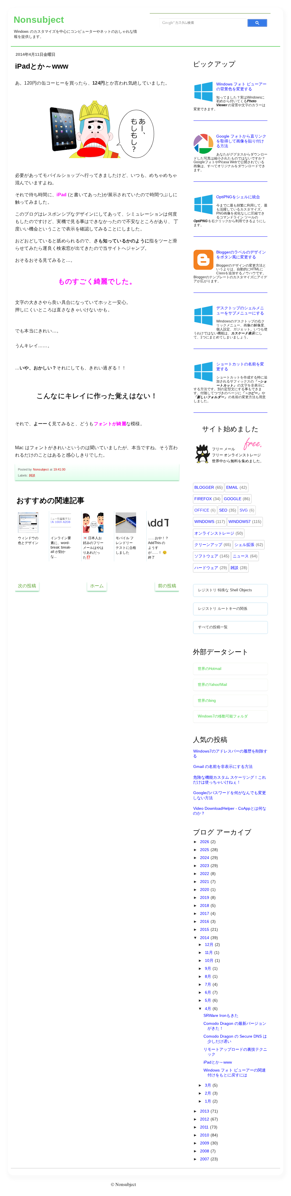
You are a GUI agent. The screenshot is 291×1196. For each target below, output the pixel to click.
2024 (205, 857)
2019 (205, 897)
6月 (208, 992)
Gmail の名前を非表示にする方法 (223, 766)
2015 (205, 929)
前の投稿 (167, 585)
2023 (205, 865)
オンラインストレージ (214, 533)
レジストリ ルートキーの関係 (222, 609)
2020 (205, 889)
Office (201, 510)
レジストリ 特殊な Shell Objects (225, 590)
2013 (205, 1111)
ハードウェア (206, 567)
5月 (208, 1000)
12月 (210, 944)
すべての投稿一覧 (213, 627)
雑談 (32, 475)
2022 (205, 873)
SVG (244, 510)
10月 (210, 960)
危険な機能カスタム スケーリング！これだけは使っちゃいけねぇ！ (229, 779)
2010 (205, 1135)
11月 (209, 952)
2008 (205, 1151)
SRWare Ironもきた (220, 1015)
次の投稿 (27, 585)
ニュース (241, 556)
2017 (205, 913)
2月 (208, 1093)
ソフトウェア (206, 556)
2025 (205, 849)
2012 (205, 1119)
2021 (205, 881)
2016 (205, 921)
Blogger (204, 487)
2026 (205, 841)
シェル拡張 (244, 544)
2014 (205, 937)
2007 (205, 1159)
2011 (205, 1127)
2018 (205, 905)
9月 (208, 968)
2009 (205, 1143)
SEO (223, 510)
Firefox (203, 498)
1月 (208, 1101)
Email (232, 487)
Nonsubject (39, 20)
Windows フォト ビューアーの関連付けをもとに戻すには (234, 1072)
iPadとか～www (217, 1062)
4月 (208, 1008)
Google (232, 498)
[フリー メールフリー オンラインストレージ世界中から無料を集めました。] (231, 471)
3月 (208, 1085)
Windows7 (239, 521)
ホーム (97, 585)
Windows (204, 521)
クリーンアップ (208, 544)
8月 (208, 976)
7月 (208, 984)
